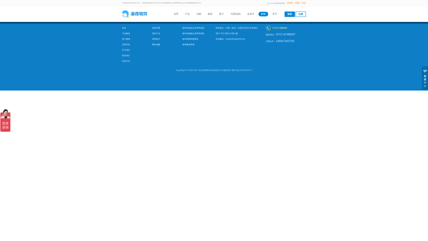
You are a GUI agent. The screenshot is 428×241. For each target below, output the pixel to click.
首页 (176, 14)
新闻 (263, 14)
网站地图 (156, 44)
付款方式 (126, 61)
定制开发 (126, 44)
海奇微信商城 (188, 44)
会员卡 (250, 14)
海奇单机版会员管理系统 (193, 28)
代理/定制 (236, 14)
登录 (289, 14)
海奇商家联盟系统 (190, 39)
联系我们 (126, 55)
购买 (210, 14)
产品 (187, 14)
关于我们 (126, 50)
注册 (300, 14)
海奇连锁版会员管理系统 (193, 33)
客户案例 (126, 39)
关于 (274, 14)
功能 (198, 14)
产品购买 (126, 33)
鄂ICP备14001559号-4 (242, 70)
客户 (221, 14)
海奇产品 (156, 33)
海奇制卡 (156, 39)
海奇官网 (156, 28)
